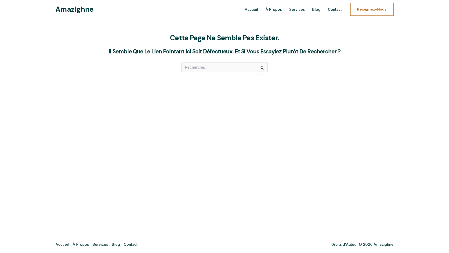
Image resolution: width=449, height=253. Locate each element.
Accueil (251, 9)
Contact (335, 9)
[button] (372, 9)
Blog (316, 9)
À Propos (273, 9)
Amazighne (74, 9)
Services (297, 9)
